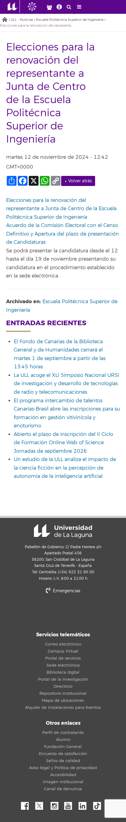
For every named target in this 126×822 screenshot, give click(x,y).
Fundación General (63, 746)
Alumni (63, 739)
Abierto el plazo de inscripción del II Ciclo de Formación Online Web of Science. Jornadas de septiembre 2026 (63, 442)
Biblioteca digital (63, 672)
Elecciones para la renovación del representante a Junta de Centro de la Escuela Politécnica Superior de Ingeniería (61, 208)
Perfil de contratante (63, 732)
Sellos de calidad (63, 760)
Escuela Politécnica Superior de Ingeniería (69, 20)
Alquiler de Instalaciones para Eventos (63, 707)
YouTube (70, 804)
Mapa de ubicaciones (63, 700)
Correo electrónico (63, 644)
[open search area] (69, 7)
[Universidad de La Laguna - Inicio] (14, 6)
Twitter (41, 804)
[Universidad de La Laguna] (37, 6)
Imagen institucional (63, 781)
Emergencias (66, 590)
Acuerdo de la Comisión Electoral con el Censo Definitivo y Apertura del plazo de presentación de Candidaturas (62, 233)
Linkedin (84, 804)
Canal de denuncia (63, 789)
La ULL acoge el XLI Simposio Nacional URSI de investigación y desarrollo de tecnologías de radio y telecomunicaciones (66, 383)
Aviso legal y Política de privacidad (63, 767)
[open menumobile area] (79, 7)
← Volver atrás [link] (78, 181)
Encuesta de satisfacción (63, 753)
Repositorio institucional (63, 693)
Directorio (63, 686)
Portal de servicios (63, 658)
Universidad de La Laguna (63, 531)
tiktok (99, 804)
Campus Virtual (63, 651)
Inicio (4, 20)
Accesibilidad (63, 774)
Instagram (56, 804)
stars (63, 612)
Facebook (27, 804)
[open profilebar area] (49, 7)
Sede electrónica (63, 665)
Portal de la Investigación (63, 679)
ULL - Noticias (22, 20)
